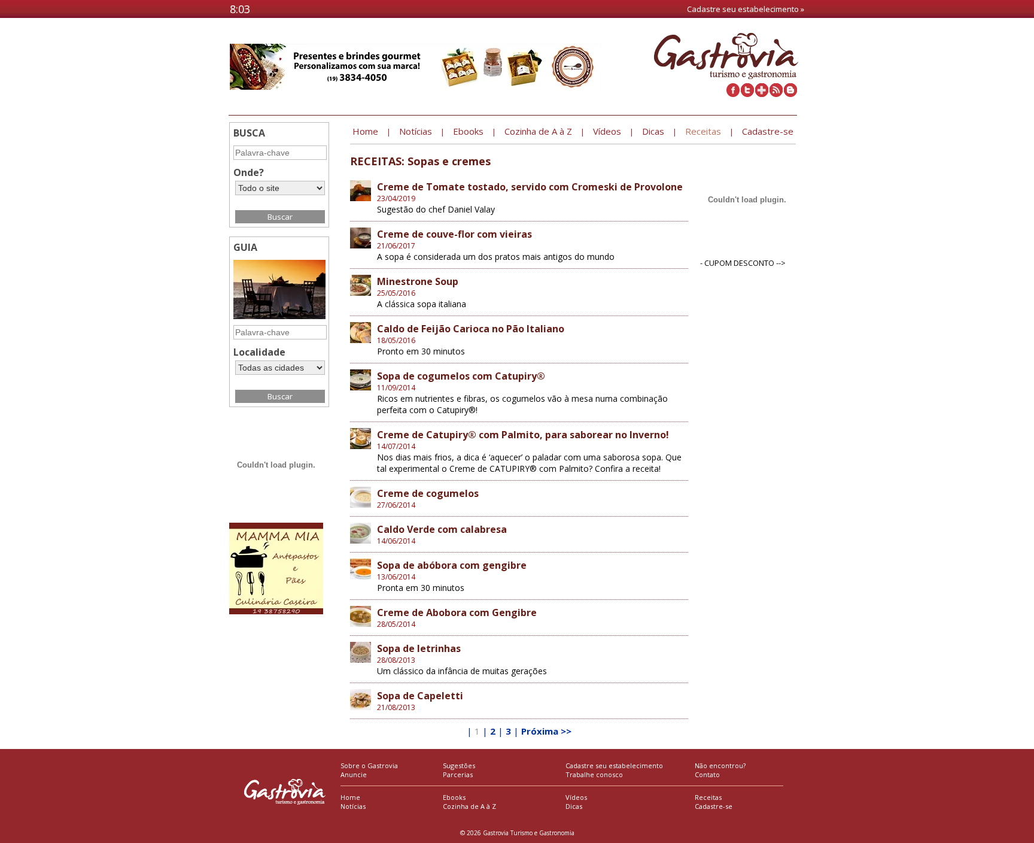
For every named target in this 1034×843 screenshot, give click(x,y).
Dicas (573, 806)
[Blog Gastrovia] (790, 94)
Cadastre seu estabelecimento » (745, 9)
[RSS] (776, 94)
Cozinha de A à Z (469, 806)
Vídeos (576, 797)
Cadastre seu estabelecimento (614, 765)
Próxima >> (546, 731)
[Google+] (761, 94)
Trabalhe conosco (594, 774)
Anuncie (353, 774)
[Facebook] (733, 94)
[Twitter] (747, 94)
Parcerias (458, 774)
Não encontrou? (720, 765)
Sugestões (459, 765)
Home (350, 797)
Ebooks (454, 797)
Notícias (353, 806)
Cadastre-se (713, 806)
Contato (707, 774)
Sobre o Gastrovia (369, 765)
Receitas (708, 797)
